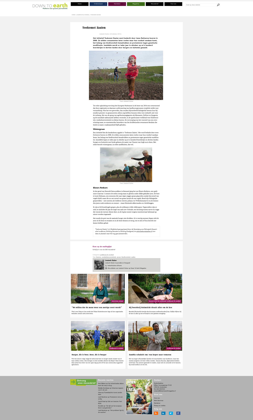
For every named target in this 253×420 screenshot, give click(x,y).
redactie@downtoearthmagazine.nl (165, 391)
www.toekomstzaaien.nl (144, 231)
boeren (98, 257)
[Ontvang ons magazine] (83, 385)
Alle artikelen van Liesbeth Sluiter (127, 268)
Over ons (157, 398)
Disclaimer (157, 403)
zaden (133, 257)
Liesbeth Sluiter (104, 34)
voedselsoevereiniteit (109, 257)
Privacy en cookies (159, 405)
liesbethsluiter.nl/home (114, 266)
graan (119, 257)
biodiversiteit (126, 257)
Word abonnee (158, 400)
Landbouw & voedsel (107, 255)
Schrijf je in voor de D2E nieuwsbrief (104, 249)
